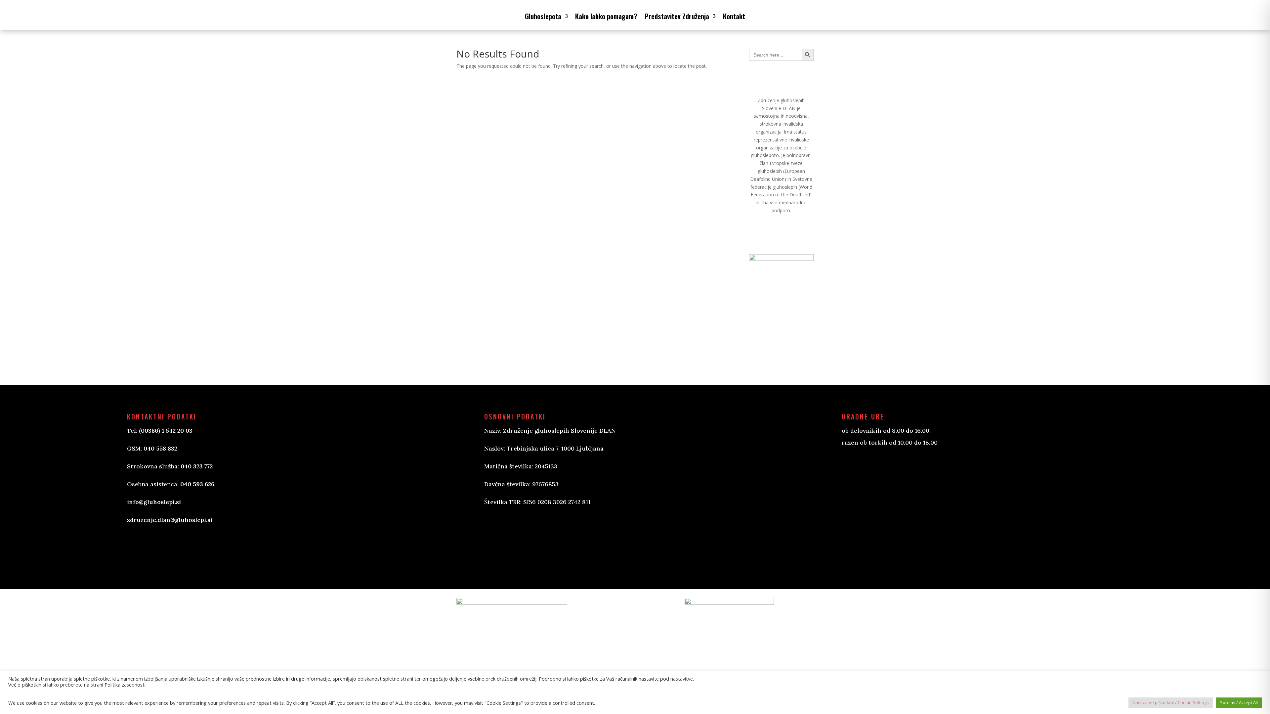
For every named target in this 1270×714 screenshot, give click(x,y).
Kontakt (734, 16)
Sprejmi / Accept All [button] (1239, 702)
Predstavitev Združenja (677, 16)
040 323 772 (197, 466)
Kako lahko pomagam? (606, 16)
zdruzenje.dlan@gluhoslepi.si (169, 520)
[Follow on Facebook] (496, 548)
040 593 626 (197, 484)
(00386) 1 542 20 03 (165, 430)
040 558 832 (160, 448)
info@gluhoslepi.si (154, 502)
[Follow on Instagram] (522, 548)
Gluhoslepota (543, 16)
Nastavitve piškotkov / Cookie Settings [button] (1170, 702)
